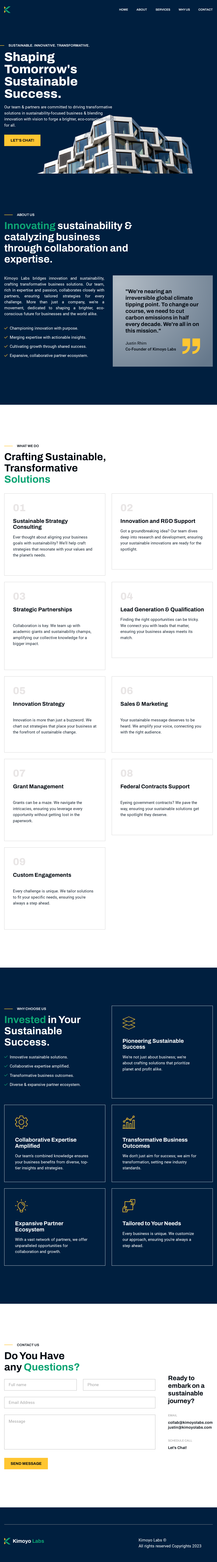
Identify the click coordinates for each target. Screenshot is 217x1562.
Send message (26, 1463)
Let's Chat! (22, 140)
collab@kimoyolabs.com (190, 1422)
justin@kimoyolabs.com (190, 1427)
